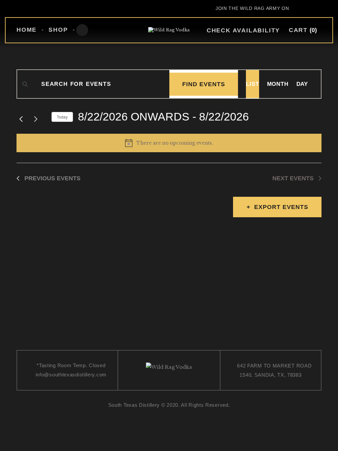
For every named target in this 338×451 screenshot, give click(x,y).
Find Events (203, 84)
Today (62, 117)
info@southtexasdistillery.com (71, 374)
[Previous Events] (21, 117)
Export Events (281, 207)
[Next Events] (38, 117)
